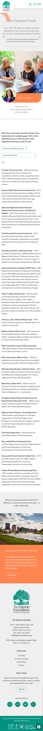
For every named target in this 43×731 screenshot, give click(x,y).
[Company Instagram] (33, 704)
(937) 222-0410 (24, 630)
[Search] (30, 4)
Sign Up (21, 689)
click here (32, 41)
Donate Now (21, 662)
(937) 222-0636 (23, 633)
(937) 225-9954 (21, 112)
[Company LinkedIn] (17, 704)
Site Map (21, 655)
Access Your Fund (21, 659)
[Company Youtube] (25, 704)
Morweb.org (26, 721)
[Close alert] (40, 37)
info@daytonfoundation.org (21, 635)
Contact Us (12, 575)
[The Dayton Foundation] (7, 6)
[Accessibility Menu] (39, 727)
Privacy (21, 665)
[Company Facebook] (9, 704)
